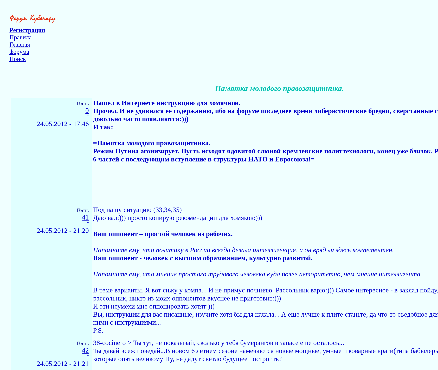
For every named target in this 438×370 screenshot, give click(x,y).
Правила (20, 37)
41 (85, 217)
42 (85, 350)
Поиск (17, 58)
